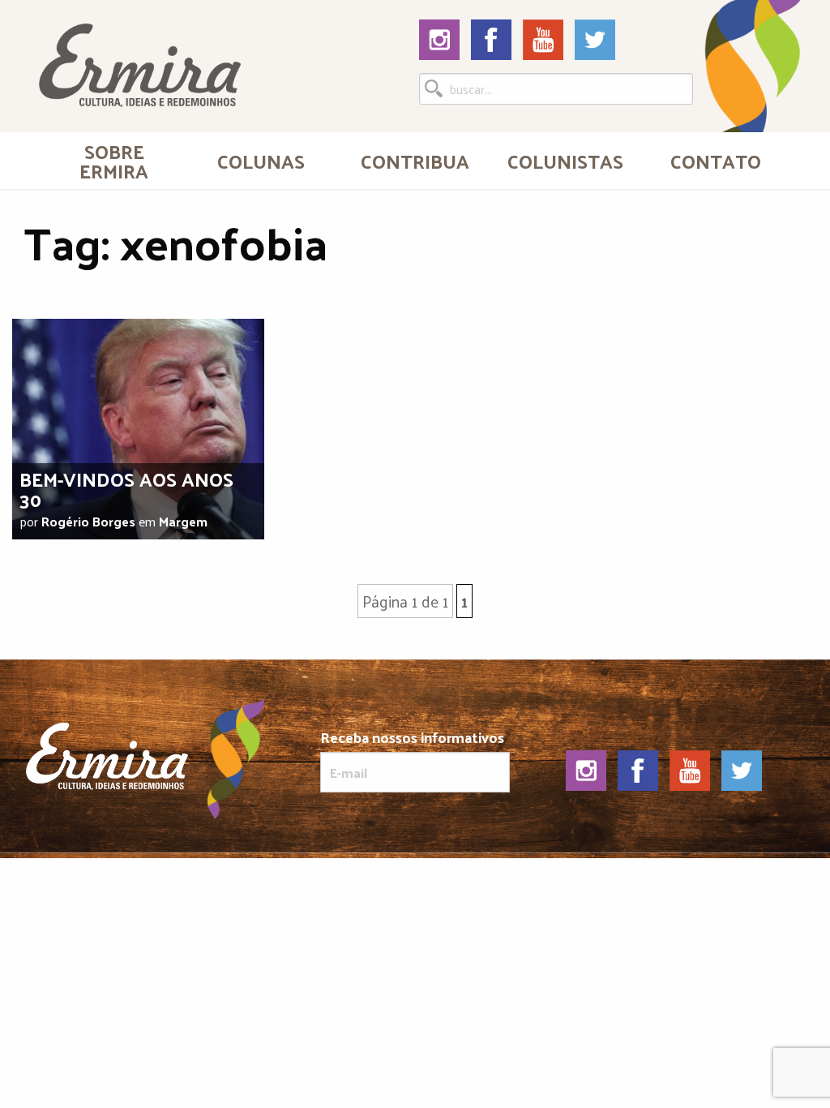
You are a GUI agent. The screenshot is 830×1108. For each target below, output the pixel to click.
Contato (715, 160)
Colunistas (565, 160)
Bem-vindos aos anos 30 (126, 489)
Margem (183, 521)
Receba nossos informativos (412, 739)
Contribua (415, 160)
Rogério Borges (88, 521)
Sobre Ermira (113, 160)
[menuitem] (114, 160)
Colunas (261, 160)
